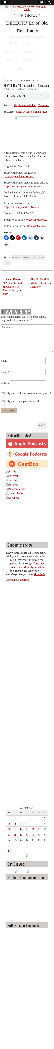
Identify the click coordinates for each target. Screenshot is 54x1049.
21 (33, 834)
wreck (7, 263)
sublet (41, 258)
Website (5, 383)
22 (39, 834)
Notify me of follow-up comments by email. (27, 393)
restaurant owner (29, 258)
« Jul (8, 850)
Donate (28, 59)
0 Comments (31, 88)
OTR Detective (18, 80)
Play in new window (25, 105)
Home (13, 42)
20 (27, 834)
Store (19, 68)
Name (5, 360)
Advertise (12, 59)
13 (27, 829)
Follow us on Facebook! (24, 925)
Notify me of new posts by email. (21, 401)
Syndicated (36, 80)
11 (15, 829)
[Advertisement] (26, 520)
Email (37, 111)
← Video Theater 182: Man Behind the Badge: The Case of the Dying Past (12, 287)
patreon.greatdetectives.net (19, 176)
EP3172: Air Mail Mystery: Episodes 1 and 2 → (40, 283)
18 (15, 834)
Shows (8, 51)
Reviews (26, 51)
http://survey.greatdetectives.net (22, 207)
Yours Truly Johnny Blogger (15, 88)
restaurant (16, 258)
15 (39, 829)
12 (21, 829)
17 (9, 834)
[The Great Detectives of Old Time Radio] (27, 8)
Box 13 (9, 80)
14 (33, 829)
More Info (39, 574)
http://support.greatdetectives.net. (23, 186)
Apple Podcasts (24, 111)
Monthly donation (34, 567)
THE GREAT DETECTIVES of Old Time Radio (27, 23)
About (26, 42)
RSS (45, 111)
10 (9, 829)
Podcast (27, 80)
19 (21, 834)
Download (43, 105)
